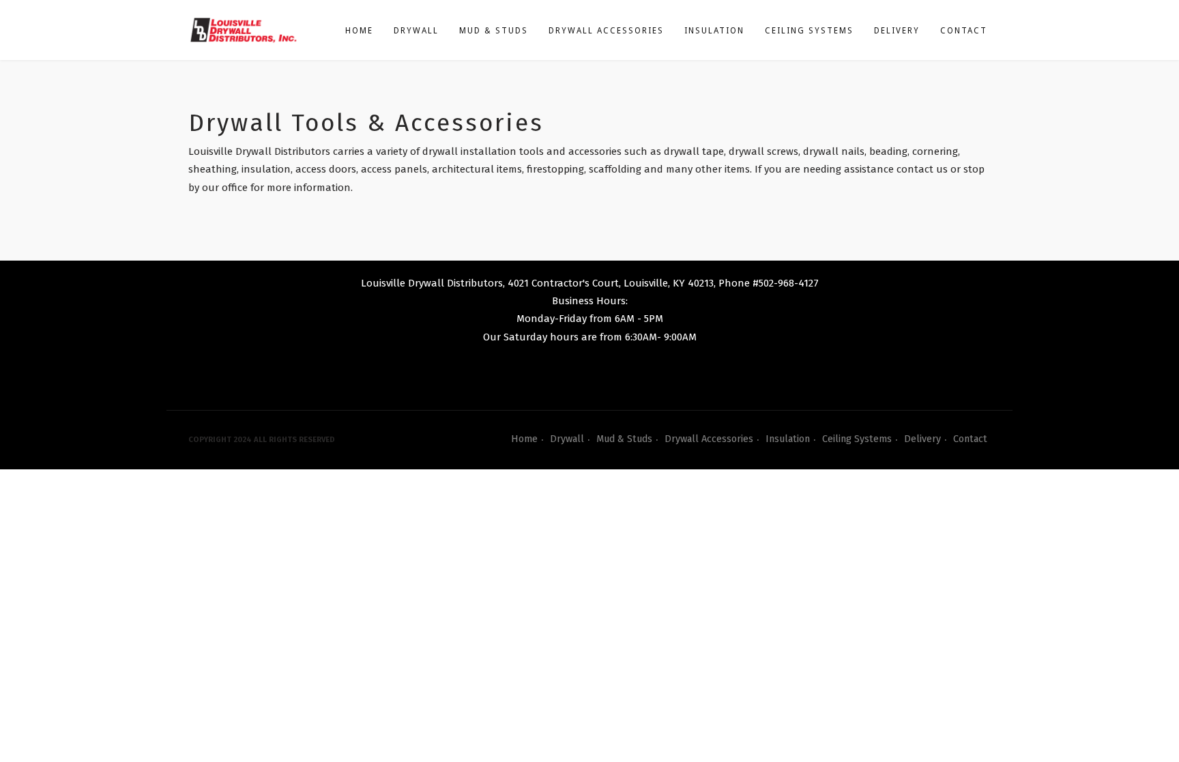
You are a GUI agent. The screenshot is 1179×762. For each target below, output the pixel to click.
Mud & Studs (493, 30)
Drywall (416, 30)
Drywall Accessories (606, 30)
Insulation (714, 30)
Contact (963, 30)
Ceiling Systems (809, 30)
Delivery (897, 30)
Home (359, 30)
